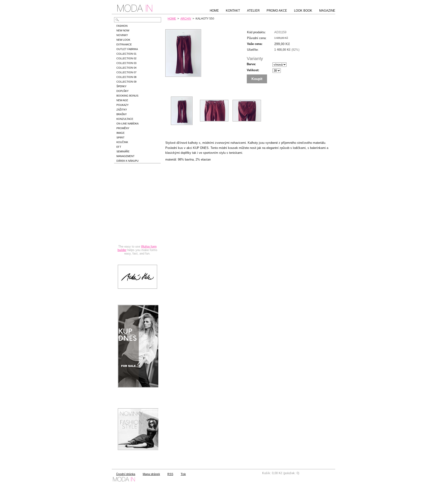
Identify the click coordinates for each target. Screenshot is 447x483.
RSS (170, 474)
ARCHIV (185, 18)
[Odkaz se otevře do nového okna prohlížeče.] (183, 75)
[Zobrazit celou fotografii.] (181, 110)
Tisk (183, 474)
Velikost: (253, 70)
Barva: (251, 64)
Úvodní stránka (125, 474)
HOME (172, 18)
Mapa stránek (151, 474)
